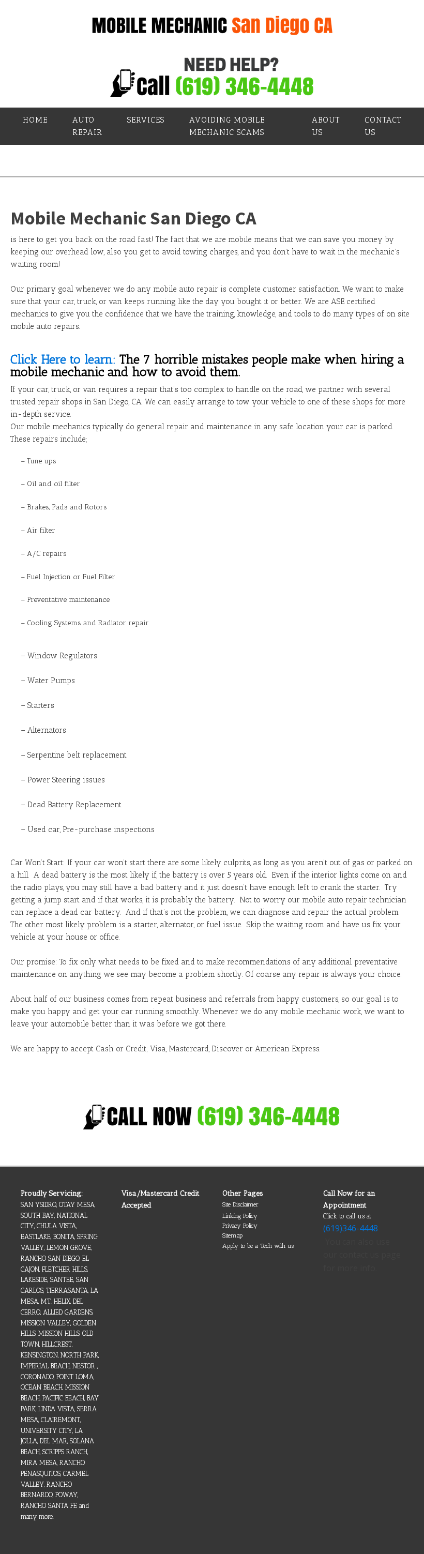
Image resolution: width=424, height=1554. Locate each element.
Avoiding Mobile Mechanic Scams (227, 126)
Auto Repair (87, 126)
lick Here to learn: (66, 359)
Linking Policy (240, 1215)
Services (145, 120)
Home (35, 120)
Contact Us (383, 126)
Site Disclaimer (240, 1204)
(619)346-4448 (350, 1228)
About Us (326, 126)
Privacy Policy (240, 1225)
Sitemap (232, 1235)
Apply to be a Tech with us (258, 1245)
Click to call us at (347, 1216)
